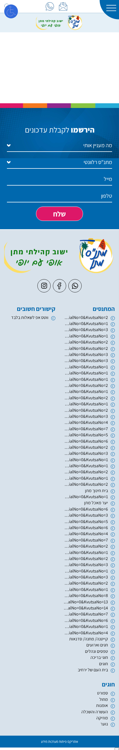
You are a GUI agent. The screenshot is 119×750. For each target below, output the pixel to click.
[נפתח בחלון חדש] (50, 6)
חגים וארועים (97, 645)
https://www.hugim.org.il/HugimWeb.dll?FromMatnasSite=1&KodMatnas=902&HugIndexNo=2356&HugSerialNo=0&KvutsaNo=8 (86, 595)
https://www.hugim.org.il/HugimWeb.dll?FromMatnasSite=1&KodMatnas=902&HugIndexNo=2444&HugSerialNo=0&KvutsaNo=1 (86, 589)
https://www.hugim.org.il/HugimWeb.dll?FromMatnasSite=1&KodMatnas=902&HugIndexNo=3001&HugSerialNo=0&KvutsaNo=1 (86, 552)
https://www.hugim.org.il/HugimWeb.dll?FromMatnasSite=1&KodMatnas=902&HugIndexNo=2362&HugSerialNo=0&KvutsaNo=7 (86, 540)
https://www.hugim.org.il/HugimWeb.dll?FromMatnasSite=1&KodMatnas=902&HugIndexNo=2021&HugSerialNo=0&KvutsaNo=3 (86, 453)
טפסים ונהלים (96, 651)
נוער (104, 724)
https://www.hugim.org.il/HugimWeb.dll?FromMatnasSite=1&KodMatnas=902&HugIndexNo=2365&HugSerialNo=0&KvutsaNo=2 (86, 583)
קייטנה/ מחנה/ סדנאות (88, 639)
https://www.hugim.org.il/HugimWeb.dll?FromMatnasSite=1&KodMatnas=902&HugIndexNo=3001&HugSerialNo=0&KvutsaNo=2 (86, 546)
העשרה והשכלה (94, 712)
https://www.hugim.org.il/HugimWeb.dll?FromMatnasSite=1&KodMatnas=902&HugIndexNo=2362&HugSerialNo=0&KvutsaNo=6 (86, 527)
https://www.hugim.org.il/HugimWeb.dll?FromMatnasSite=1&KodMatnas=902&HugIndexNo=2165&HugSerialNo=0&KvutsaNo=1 (86, 626)
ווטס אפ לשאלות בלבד (29, 317)
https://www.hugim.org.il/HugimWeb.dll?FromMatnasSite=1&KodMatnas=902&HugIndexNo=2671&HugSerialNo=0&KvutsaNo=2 (86, 484)
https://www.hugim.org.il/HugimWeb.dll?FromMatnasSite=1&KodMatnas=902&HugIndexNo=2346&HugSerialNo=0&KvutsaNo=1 (86, 323)
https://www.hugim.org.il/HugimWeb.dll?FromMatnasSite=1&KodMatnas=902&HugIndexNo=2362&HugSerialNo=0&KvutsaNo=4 (86, 534)
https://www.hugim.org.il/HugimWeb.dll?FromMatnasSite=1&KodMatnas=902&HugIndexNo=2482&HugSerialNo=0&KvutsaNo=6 (86, 620)
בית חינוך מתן (96, 490)
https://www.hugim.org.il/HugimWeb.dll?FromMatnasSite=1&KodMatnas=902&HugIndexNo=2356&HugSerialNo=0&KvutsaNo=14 (86, 608)
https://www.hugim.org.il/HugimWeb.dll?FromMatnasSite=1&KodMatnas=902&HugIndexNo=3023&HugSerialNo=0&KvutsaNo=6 (86, 509)
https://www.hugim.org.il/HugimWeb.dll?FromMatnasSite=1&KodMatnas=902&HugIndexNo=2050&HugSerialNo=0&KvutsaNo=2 (86, 348)
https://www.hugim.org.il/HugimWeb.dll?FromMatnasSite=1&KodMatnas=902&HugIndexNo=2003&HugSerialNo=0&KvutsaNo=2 (86, 342)
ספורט (102, 693)
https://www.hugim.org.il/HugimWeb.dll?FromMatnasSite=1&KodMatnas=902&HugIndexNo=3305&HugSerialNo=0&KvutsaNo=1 (86, 391)
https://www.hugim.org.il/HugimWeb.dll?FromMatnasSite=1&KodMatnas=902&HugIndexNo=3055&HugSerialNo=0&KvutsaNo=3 (86, 360)
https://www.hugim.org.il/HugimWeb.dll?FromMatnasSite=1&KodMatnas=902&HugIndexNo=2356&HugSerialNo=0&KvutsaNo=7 (86, 614)
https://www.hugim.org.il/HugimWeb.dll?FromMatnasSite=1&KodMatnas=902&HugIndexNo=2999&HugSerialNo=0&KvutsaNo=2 (86, 558)
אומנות (102, 705)
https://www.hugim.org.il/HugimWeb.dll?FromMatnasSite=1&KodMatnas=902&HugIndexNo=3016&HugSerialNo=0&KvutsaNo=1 (86, 404)
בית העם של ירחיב (93, 670)
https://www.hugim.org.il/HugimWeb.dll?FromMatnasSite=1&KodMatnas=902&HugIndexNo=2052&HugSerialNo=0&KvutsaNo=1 (86, 466)
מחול (103, 699)
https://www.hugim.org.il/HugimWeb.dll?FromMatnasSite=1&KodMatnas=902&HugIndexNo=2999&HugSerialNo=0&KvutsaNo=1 (86, 571)
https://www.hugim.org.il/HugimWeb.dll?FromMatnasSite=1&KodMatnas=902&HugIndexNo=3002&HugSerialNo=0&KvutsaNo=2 (86, 385)
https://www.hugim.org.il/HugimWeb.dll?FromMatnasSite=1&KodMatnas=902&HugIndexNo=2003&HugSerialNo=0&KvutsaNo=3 (86, 329)
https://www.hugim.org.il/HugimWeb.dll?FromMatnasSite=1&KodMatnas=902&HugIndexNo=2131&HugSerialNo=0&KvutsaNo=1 (86, 373)
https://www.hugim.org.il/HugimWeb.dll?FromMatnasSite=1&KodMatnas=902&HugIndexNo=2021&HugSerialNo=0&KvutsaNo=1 (86, 460)
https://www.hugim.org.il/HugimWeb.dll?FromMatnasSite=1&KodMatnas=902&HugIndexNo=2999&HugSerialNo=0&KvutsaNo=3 (86, 564)
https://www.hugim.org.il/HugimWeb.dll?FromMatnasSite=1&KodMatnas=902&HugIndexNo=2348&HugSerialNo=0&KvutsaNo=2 (86, 410)
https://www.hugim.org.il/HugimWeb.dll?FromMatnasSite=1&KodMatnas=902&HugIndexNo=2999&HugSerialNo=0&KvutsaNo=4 (86, 633)
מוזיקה (102, 718)
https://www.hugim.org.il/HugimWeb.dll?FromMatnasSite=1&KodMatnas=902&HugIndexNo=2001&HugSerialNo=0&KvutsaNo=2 (86, 398)
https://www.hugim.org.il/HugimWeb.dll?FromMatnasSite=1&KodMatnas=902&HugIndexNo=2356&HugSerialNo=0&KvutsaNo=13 (86, 602)
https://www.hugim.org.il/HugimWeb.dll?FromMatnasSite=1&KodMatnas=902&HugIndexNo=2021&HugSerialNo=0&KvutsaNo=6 (86, 441)
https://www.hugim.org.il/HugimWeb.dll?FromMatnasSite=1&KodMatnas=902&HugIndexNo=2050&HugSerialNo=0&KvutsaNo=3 (86, 354)
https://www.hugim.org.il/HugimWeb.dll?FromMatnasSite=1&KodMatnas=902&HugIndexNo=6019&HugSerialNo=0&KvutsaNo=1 (86, 367)
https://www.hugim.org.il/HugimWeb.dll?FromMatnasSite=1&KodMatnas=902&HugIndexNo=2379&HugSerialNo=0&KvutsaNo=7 (86, 429)
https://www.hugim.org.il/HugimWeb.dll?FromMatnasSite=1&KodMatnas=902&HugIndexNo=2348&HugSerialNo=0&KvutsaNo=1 (86, 497)
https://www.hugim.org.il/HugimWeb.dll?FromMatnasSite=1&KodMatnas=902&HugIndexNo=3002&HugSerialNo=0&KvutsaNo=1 (86, 379)
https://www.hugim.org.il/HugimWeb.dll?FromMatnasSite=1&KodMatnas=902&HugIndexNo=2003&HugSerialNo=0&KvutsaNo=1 (86, 336)
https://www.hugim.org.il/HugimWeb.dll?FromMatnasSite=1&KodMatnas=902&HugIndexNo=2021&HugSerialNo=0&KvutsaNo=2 (86, 447)
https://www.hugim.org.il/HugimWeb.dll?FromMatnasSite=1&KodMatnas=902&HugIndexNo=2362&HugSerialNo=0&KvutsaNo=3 (86, 515)
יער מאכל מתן (96, 503)
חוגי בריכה (99, 657)
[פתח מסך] (11, 11)
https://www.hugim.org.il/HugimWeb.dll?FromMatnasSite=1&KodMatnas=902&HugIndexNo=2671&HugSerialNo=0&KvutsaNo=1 (86, 478)
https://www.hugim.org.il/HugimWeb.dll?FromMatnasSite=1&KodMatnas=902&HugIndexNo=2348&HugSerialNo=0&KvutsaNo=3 (86, 577)
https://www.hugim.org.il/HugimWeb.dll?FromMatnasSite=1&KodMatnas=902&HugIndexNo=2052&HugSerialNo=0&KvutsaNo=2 (86, 472)
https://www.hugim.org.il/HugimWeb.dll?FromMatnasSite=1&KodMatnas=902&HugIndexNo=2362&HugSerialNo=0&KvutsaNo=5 (86, 521)
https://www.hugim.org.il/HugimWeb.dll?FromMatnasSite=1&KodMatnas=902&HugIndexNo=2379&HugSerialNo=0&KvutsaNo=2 (86, 317)
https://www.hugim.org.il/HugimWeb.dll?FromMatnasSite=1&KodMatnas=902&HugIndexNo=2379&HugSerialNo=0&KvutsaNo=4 (86, 422)
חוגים (103, 664)
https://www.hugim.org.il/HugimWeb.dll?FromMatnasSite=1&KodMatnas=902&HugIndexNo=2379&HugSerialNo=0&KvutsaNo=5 (86, 435)
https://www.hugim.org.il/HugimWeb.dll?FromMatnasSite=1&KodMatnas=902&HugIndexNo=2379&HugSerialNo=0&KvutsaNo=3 (86, 416)
